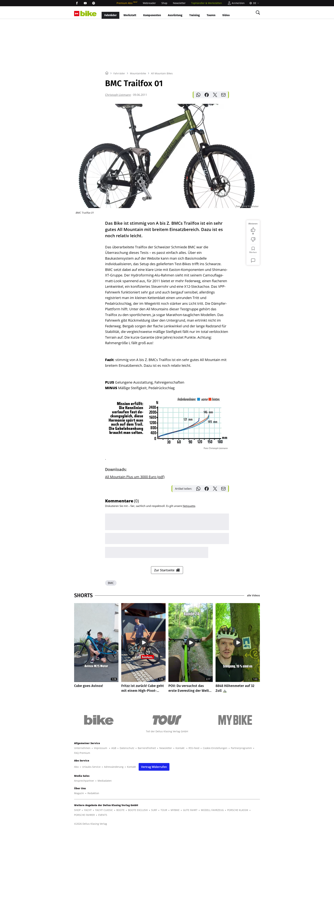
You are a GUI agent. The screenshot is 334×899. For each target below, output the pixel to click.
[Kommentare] (253, 260)
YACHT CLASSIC (104, 810)
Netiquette (189, 506)
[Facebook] (77, 3)
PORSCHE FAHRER (84, 815)
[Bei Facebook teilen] (207, 95)
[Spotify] (93, 3)
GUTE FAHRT (190, 810)
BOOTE (120, 810)
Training (194, 15)
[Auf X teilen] (215, 95)
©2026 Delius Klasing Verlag (90, 823)
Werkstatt (130, 15)
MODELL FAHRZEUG (212, 810)
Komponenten (152, 15)
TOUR (164, 810)
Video (226, 15)
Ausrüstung (175, 15)
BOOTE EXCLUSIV (138, 810)
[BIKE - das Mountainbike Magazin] (88, 13)
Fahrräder (110, 15)
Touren (211, 15)
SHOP (77, 810)
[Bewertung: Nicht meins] (253, 239)
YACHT (88, 810)
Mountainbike (138, 73)
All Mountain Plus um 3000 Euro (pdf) (135, 476)
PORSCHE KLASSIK (237, 810)
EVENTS (102, 815)
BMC (111, 583)
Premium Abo (127, 3)
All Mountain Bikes (162, 73)
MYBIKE (175, 810)
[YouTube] (85, 3)
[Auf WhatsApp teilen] (198, 95)
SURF (154, 810)
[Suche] (258, 12)
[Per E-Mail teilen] (223, 95)
